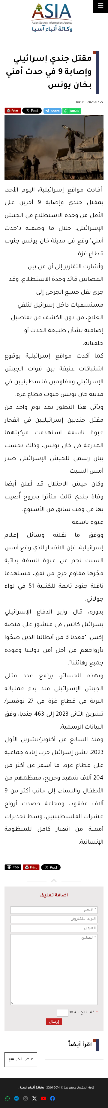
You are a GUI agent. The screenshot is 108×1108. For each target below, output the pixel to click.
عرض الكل (23, 1059)
